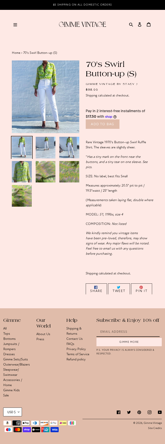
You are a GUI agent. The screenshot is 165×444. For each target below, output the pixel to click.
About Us (43, 334)
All (5, 328)
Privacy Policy (76, 349)
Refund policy (76, 359)
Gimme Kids (11, 390)
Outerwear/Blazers (16, 364)
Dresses (9, 354)
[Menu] (15, 24)
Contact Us (74, 339)
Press (40, 339)
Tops (6, 333)
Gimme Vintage (153, 423)
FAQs (70, 344)
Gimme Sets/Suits (15, 359)
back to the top (137, 438)
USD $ (11, 412)
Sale (6, 395)
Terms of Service (77, 354)
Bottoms (9, 339)
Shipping (91, 95)
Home (16, 53)
